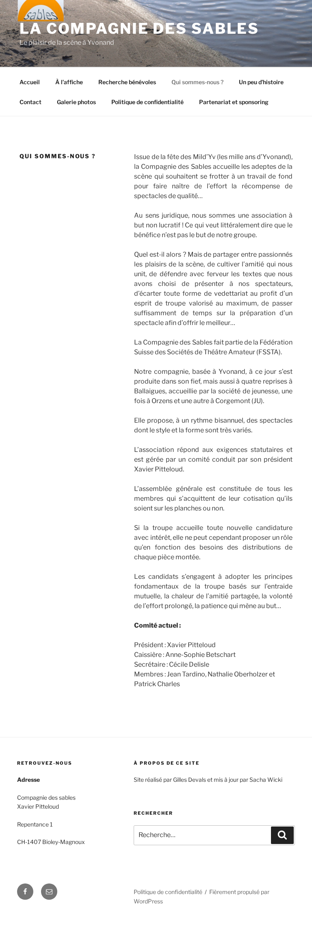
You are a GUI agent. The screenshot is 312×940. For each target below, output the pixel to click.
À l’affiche (69, 82)
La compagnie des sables (139, 28)
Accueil (30, 82)
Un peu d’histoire (261, 82)
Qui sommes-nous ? (197, 82)
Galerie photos (76, 101)
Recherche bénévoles (127, 82)
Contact (30, 101)
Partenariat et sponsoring (234, 101)
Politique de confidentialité (147, 101)
